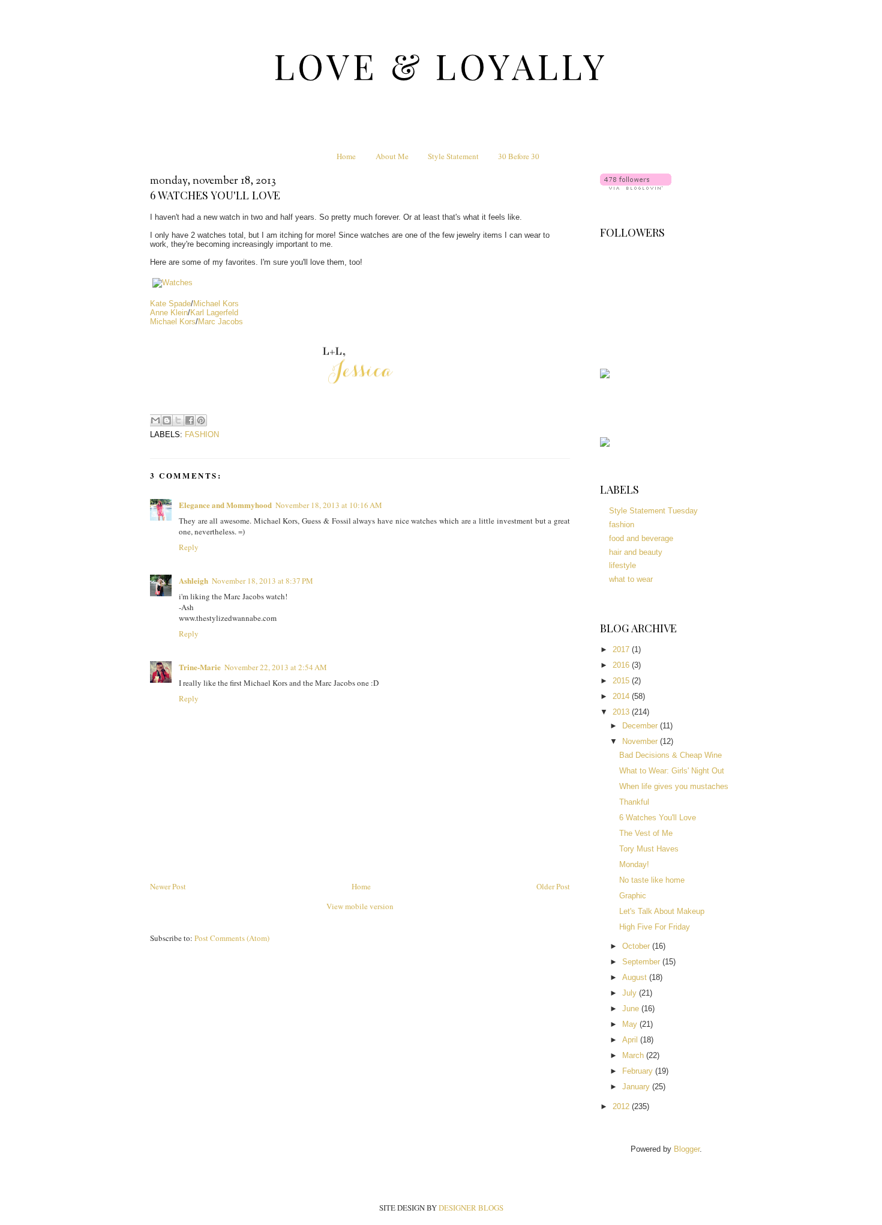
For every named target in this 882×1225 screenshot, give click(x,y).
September (642, 961)
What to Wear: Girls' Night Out (671, 770)
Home (346, 156)
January (637, 1086)
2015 (622, 680)
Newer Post (168, 886)
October (637, 946)
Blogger (687, 1149)
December (641, 725)
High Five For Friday (654, 926)
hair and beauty (635, 552)
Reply (189, 547)
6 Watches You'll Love (657, 817)
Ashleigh (193, 580)
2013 (622, 711)
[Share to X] (178, 420)
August (635, 977)
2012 (622, 1106)
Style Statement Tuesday (653, 510)
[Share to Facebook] (190, 420)
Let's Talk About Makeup (661, 911)
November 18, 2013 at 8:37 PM (262, 580)
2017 (622, 649)
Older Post (553, 886)
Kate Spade (170, 303)
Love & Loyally (441, 65)
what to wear (631, 579)
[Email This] (155, 420)
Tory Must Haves (649, 848)
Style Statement (453, 156)
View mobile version (360, 906)
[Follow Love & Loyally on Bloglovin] (635, 187)
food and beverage (641, 538)
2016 (622, 665)
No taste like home (652, 880)
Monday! (634, 864)
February (638, 1070)
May (631, 1024)
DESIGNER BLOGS (471, 1207)
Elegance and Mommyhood (225, 504)
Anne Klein (169, 312)
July (630, 992)
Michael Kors (216, 303)
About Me (392, 156)
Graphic (632, 895)
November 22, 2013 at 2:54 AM (275, 667)
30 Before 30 (518, 156)
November (641, 741)
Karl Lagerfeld (214, 312)
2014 (622, 696)
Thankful (634, 801)
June (631, 1008)
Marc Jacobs (220, 321)
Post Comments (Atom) (231, 938)
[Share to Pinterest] (201, 420)
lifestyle (622, 565)
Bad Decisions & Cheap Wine (670, 755)
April (631, 1039)
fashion (202, 434)
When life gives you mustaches (673, 786)
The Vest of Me (646, 833)
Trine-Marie (200, 667)
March (634, 1055)
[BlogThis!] (167, 420)
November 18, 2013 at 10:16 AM (328, 505)
